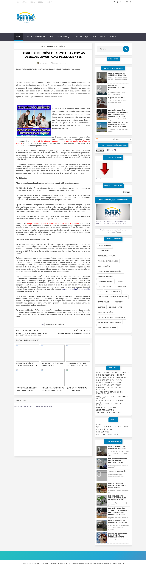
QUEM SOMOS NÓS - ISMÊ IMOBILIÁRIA (112, 427)
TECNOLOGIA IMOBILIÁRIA (107, 256)
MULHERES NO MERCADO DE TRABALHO (112, 297)
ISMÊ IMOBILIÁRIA (104, 266)
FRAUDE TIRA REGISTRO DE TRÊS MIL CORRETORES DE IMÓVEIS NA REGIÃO (53, 389)
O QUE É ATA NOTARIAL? (116, 98)
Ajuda (24, 2)
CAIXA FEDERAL (121, 286)
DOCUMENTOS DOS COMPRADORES (111, 317)
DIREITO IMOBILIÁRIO (105, 281)
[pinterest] (130, 1)
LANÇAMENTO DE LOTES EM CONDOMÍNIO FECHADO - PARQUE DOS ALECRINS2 (118, 124)
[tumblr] (124, 1)
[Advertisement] (113, 348)
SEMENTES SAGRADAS (105, 410)
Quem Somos (91, 37)
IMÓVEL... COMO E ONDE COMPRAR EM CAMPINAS (112, 397)
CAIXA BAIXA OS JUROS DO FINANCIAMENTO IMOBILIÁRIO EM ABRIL (117, 535)
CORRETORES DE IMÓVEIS (55, 324)
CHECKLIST (118, 302)
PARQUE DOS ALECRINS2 (107, 327)
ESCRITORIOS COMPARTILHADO (109, 322)
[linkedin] (120, 1)
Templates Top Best (96, 563)
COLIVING (101, 307)
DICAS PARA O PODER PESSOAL (109, 385)
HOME (98, 424)
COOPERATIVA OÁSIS (105, 312)
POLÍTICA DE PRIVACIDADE (107, 434)
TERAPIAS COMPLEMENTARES (108, 413)
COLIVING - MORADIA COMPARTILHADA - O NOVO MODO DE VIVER (117, 485)
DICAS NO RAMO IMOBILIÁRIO (108, 383)
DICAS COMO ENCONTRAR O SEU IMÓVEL (113, 372)
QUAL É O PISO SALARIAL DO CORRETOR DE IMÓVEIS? (77, 389)
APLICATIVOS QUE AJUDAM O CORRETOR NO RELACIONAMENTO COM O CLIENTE (52, 364)
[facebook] (111, 1)
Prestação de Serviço (60, 37)
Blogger (118, 232)
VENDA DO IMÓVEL (105, 251)
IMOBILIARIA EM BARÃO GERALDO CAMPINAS (110, 388)
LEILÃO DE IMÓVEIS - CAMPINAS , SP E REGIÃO (111, 404)
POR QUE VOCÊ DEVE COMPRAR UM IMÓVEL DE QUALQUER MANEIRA (117, 498)
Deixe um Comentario (59, 63)
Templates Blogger (118, 563)
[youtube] (117, 1)
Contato (49, 2)
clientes (31, 85)
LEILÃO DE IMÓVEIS (105, 286)
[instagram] (127, 1)
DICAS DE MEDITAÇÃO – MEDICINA (110, 375)
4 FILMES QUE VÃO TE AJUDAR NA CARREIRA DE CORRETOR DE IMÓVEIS (26, 364)
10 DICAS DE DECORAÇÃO (117, 471)
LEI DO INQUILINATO (113, 292)
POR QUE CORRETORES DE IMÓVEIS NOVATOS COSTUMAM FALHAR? (117, 461)
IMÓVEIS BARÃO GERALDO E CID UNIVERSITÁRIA (109, 393)
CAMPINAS (120, 281)
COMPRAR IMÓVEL (115, 307)
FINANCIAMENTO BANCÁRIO (108, 261)
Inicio (17, 2)
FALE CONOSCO (102, 432)
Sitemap (40, 2)
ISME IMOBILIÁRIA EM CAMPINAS (109, 401)
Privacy (32, 2)
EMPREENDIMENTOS (105, 276)
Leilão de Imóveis (108, 37)
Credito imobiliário (104, 245)
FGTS (100, 292)
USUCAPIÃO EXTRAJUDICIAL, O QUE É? (116, 87)
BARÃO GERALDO (104, 302)
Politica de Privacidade (36, 37)
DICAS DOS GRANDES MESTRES (109, 380)
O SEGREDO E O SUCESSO (106, 407)
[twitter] (114, 1)
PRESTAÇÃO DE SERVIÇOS (106, 429)
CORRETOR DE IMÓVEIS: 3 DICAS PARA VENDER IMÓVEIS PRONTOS (26, 389)
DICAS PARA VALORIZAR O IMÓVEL (110, 271)
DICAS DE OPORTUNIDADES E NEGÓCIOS (112, 378)
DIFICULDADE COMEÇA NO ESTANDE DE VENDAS (74, 333)
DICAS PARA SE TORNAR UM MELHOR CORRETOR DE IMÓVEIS (77, 364)
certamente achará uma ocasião (76, 289)
